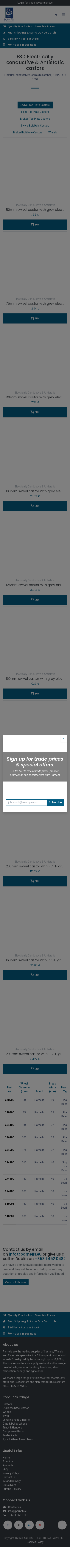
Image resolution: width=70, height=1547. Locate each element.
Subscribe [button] (55, 802)
